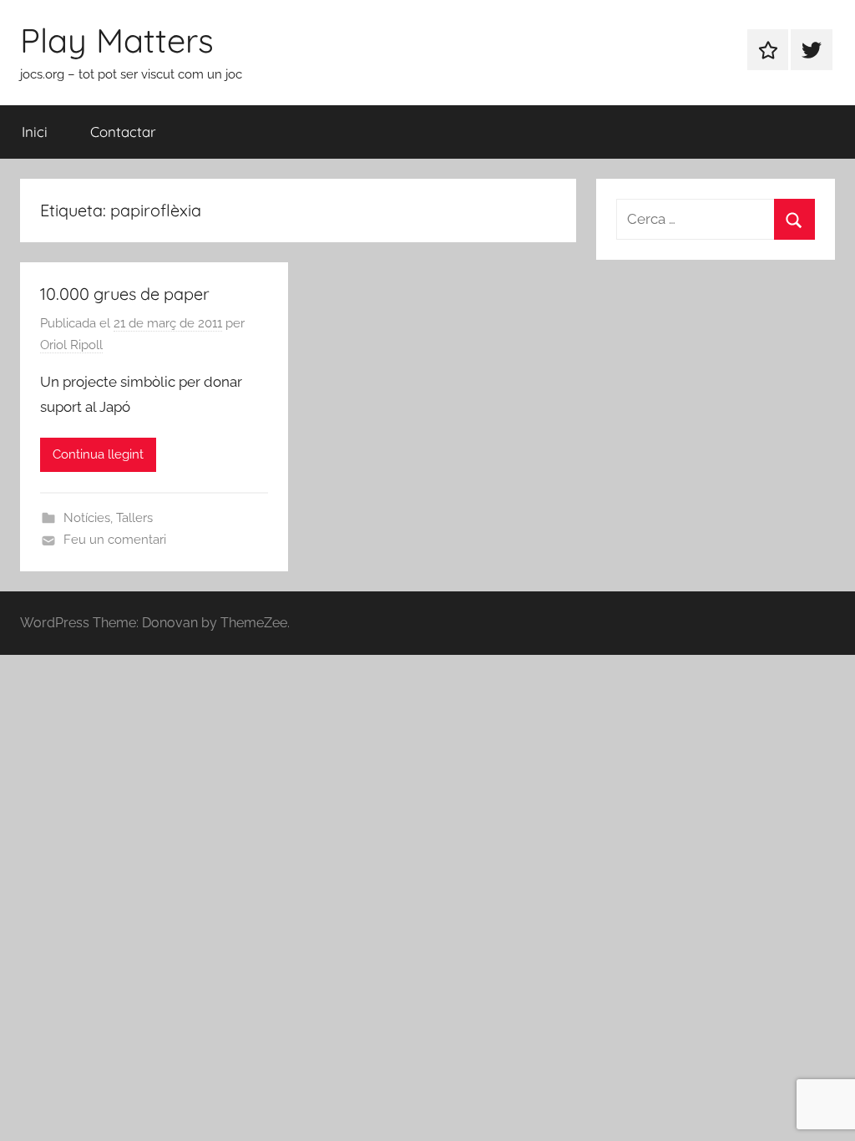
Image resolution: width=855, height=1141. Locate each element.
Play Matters (117, 40)
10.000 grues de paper (125, 293)
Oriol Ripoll (71, 344)
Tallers (134, 517)
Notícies (86, 517)
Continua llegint (98, 454)
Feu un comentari (114, 539)
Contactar (123, 131)
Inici (35, 131)
